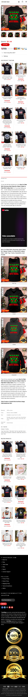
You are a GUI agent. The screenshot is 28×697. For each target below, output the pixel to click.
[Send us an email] (7, 607)
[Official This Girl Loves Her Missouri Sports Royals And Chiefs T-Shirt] (7, 491)
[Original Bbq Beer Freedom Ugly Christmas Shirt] (21, 90)
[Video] (2, 28)
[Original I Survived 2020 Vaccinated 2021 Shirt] (7, 536)
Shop (3, 562)
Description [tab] (4, 178)
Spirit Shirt (20, 431)
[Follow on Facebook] (2, 607)
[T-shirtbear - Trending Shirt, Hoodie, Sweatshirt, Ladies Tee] (5, 2)
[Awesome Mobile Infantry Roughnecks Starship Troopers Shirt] (7, 137)
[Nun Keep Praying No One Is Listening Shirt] (21, 513)
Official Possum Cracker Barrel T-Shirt (21, 76)
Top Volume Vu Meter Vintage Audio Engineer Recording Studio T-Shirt (7, 455)
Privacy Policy (5, 578)
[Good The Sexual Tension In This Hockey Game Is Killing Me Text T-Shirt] (21, 536)
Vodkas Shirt (18, 432)
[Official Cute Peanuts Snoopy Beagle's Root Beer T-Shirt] (7, 513)
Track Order (5, 564)
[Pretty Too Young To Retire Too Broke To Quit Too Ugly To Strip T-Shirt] (7, 68)
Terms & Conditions (7, 586)
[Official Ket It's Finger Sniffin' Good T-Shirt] (7, 469)
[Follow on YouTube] (12, 607)
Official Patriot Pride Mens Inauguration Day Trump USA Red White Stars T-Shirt (7, 122)
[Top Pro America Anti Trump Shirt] (21, 113)
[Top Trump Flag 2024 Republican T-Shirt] (7, 160)
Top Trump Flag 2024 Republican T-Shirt (7, 168)
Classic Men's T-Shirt (7, 431)
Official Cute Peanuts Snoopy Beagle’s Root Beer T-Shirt (7, 521)
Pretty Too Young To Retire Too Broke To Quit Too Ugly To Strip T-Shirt (7, 77)
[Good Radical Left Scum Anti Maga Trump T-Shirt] (21, 137)
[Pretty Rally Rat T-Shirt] (21, 160)
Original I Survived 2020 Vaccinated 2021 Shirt (7, 544)
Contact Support (6, 571)
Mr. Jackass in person (6, 395)
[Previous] (3, 18)
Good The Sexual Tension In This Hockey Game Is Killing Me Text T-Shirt (21, 545)
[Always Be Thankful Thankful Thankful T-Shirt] (21, 469)
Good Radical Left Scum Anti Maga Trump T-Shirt (21, 145)
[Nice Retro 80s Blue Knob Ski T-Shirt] (21, 491)
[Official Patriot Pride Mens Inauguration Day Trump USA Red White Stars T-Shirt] (7, 113)
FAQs (3, 567)
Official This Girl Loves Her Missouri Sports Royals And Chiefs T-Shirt (7, 499)
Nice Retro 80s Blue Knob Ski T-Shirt (21, 499)
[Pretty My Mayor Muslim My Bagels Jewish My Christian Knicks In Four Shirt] (21, 447)
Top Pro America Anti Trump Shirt (21, 121)
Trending (7, 429)
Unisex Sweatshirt (7, 432)
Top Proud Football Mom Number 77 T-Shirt (7, 98)
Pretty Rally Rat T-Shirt (20, 167)
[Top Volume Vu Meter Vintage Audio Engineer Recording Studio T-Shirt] (7, 447)
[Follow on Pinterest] (9, 607)
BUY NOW (5, 44)
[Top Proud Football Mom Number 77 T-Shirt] (7, 90)
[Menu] (26, 1)
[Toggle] (2, 52)
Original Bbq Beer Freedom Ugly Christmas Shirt (21, 98)
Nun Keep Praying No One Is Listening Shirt (21, 521)
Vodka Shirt (14, 432)
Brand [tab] (2, 181)
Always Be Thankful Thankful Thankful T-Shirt (21, 477)
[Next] (25, 18)
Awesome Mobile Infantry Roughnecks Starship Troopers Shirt (7, 145)
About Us (4, 559)
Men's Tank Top (15, 431)
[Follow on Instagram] (5, 607)
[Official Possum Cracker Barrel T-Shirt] (21, 68)
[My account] (19, 1)
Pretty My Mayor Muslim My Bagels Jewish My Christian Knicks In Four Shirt (21, 455)
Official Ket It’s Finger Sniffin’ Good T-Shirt (7, 477)
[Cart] (22, 1)
